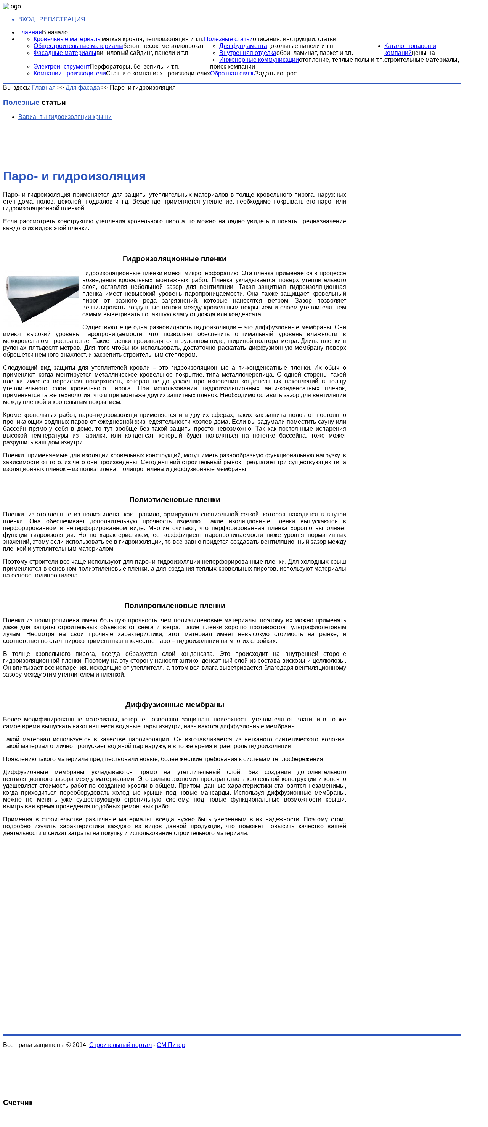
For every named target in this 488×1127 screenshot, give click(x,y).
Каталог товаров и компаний (410, 49)
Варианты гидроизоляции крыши (65, 117)
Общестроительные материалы (78, 46)
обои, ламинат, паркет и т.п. (314, 53)
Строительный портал (120, 1045)
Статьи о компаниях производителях (158, 73)
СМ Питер (171, 1045)
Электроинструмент (62, 66)
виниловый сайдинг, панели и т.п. (143, 53)
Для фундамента (243, 46)
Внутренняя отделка (247, 53)
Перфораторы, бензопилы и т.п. (135, 66)
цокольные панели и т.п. (301, 46)
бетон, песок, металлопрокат (163, 46)
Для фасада (83, 87)
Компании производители (70, 73)
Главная (30, 32)
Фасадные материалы (65, 53)
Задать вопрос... (278, 73)
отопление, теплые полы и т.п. (341, 59)
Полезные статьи (228, 39)
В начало (55, 32)
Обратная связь (232, 73)
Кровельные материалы (68, 39)
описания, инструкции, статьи (294, 39)
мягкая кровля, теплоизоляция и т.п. (153, 39)
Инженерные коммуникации (259, 59)
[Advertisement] (123, 144)
